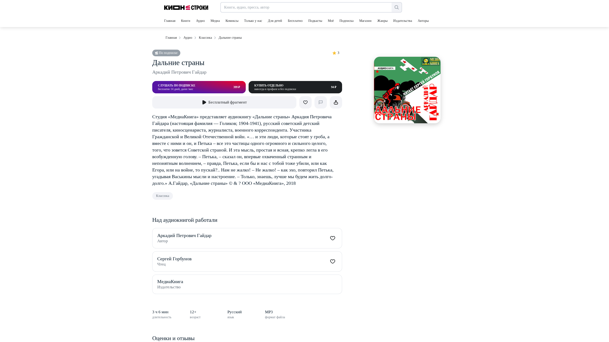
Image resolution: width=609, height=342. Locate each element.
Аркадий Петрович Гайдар (179, 72)
